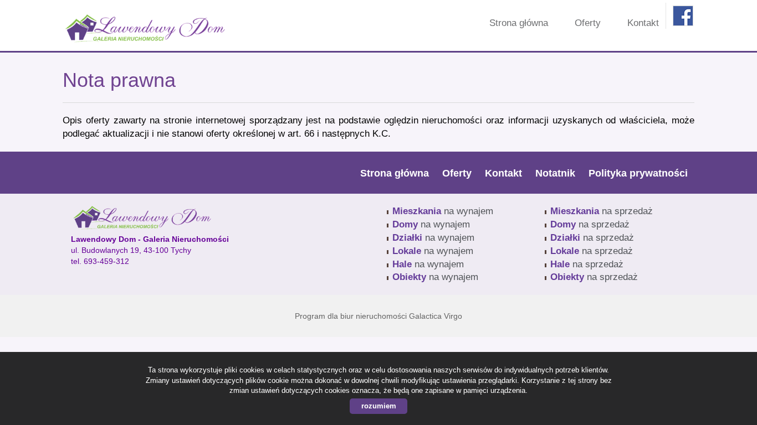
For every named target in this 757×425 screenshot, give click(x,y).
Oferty (588, 23)
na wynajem (442, 211)
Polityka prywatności (638, 173)
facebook (683, 16)
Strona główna (518, 23)
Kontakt (643, 23)
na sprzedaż (601, 211)
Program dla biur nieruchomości (352, 316)
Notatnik (555, 173)
